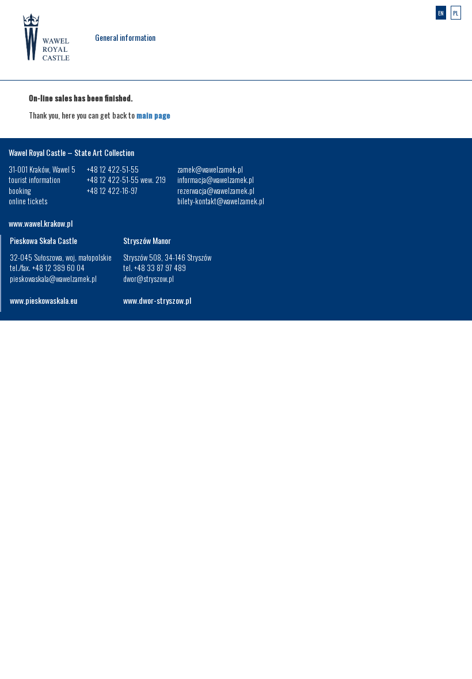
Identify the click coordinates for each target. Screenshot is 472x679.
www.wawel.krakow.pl (41, 223)
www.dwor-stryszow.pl (157, 300)
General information (125, 37)
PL (455, 13)
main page (153, 115)
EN (441, 13)
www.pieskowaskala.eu (43, 300)
